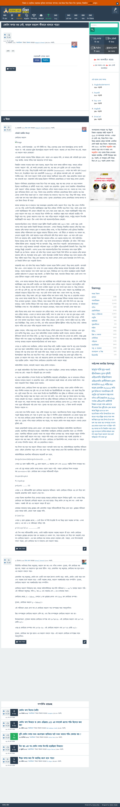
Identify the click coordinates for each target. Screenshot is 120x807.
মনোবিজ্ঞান (95, 345)
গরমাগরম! (19, 19)
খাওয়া (99, 404)
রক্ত (111, 384)
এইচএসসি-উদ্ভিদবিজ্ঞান (102, 377)
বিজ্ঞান (94, 404)
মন (100, 428)
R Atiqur (49, 761)
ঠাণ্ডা (109, 419)
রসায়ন (94, 297)
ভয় (103, 422)
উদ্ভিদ (110, 425)
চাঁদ (106, 407)
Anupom (50, 713)
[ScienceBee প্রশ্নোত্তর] (16, 10)
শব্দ (113, 416)
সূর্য (98, 394)
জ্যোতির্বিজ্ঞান (31, 749)
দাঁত (93, 434)
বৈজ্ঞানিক (103, 398)
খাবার (106, 416)
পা (107, 425)
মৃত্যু (93, 431)
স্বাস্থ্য (108, 394)
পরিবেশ (94, 341)
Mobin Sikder (114, 805)
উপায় (106, 419)
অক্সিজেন (95, 437)
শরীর (107, 384)
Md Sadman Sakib (52, 728)
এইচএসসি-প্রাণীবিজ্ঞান (101, 381)
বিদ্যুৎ (98, 410)
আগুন (94, 416)
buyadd (97, 92)
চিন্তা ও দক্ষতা (96, 334)
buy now (97, 100)
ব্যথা (113, 431)
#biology (111, 398)
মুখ (106, 437)
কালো (101, 425)
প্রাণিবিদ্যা (95, 338)
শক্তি (101, 413)
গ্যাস (104, 425)
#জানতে (109, 404)
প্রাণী (98, 398)
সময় (109, 434)
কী (112, 391)
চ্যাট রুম (68, 19)
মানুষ (94, 370)
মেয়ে (114, 428)
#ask (102, 384)
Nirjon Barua (51, 749)
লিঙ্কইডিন (45, 60)
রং (104, 410)
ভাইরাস (108, 431)
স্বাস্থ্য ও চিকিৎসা (97, 314)
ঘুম (103, 370)
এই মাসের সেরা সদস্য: (99, 79)
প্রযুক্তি (94, 317)
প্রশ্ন (12, 19)
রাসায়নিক (96, 384)
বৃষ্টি (103, 407)
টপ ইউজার (90, 19)
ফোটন (8, 51)
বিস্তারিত (105, 428)
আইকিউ (94, 321)
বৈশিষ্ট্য (103, 431)
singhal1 (97, 108)
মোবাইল (100, 388)
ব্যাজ (83, 19)
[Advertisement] (45, 91)
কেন (109, 407)
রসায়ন (96, 425)
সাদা (109, 416)
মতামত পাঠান (5, 805)
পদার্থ (107, 369)
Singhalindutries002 (102, 84)
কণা (13, 51)
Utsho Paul (52, 737)
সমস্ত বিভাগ (96, 293)
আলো (94, 388)
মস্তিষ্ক (101, 416)
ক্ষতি (113, 388)
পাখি (113, 425)
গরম (103, 404)
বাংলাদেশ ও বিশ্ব (97, 351)
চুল (93, 391)
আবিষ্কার (95, 419)
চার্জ (112, 434)
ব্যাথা (99, 422)
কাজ (93, 410)
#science (107, 388)
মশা (93, 422)
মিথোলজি (95, 355)
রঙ (93, 428)
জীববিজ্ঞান (30, 728)
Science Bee (95, 805)
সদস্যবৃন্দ (41, 19)
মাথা (111, 394)
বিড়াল (100, 434)
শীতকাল (95, 407)
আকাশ (105, 434)
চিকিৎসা (98, 391)
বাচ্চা (110, 428)
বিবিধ (93, 331)
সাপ (107, 410)
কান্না (102, 437)
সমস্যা (96, 428)
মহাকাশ (103, 394)
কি (102, 428)
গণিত (93, 307)
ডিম (100, 407)
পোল (75, 19)
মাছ (102, 419)
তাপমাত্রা (107, 422)
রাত (101, 410)
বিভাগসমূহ (34, 19)
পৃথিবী (108, 373)
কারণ (114, 407)
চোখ (103, 373)
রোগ (113, 381)
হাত (113, 419)
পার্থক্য (94, 401)
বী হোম (5, 19)
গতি (99, 437)
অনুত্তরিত (26, 19)
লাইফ (94, 328)
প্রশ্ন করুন (48, 19)
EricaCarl (97, 116)
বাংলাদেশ (98, 431)
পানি (99, 370)
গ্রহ (93, 425)
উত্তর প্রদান (27, 128)
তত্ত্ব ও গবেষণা (96, 348)
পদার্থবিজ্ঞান (19, 43)
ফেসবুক (37, 60)
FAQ (55, 19)
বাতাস (113, 422)
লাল (113, 413)
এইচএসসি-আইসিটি (104, 401)
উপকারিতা (107, 413)
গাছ (97, 416)
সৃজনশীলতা (95, 324)
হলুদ (96, 434)
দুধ (99, 419)
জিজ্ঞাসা (29, 43)
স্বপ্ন (96, 422)
